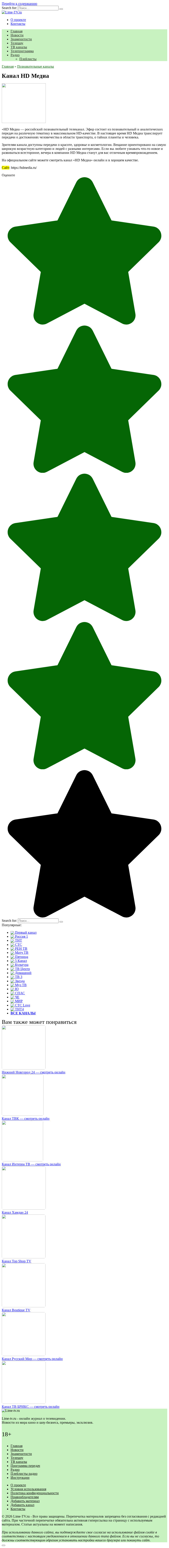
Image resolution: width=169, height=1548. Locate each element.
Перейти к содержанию (19, 4)
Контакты (18, 24)
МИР (18, 1001)
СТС (18, 944)
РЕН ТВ (20, 948)
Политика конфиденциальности (35, 1493)
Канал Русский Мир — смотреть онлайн (32, 1359)
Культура (21, 965)
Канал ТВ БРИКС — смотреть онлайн (30, 1406)
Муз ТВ (20, 985)
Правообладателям (25, 1497)
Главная (16, 31)
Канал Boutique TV (16, 1310)
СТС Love (22, 1005)
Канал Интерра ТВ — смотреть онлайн (31, 1164)
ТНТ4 (19, 1009)
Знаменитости (21, 39)
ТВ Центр (22, 969)
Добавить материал (25, 1501)
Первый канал (25, 932)
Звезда (19, 981)
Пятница (21, 957)
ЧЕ (16, 997)
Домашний (22, 973)
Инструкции (20, 1477)
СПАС (19, 993)
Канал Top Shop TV (16, 1261)
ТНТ (18, 940)
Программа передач (25, 1466)
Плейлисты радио (24, 1473)
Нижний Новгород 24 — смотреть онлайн (33, 1072)
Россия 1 (21, 936)
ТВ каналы (19, 47)
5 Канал (20, 961)
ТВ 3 (18, 977)
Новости (17, 35)
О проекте (18, 20)
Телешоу (17, 43)
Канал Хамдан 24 (15, 1212)
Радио (15, 55)
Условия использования (28, 1489)
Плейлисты (28, 59)
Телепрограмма (22, 51)
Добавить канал (22, 1505)
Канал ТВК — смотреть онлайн (26, 1118)
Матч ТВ (21, 952)
